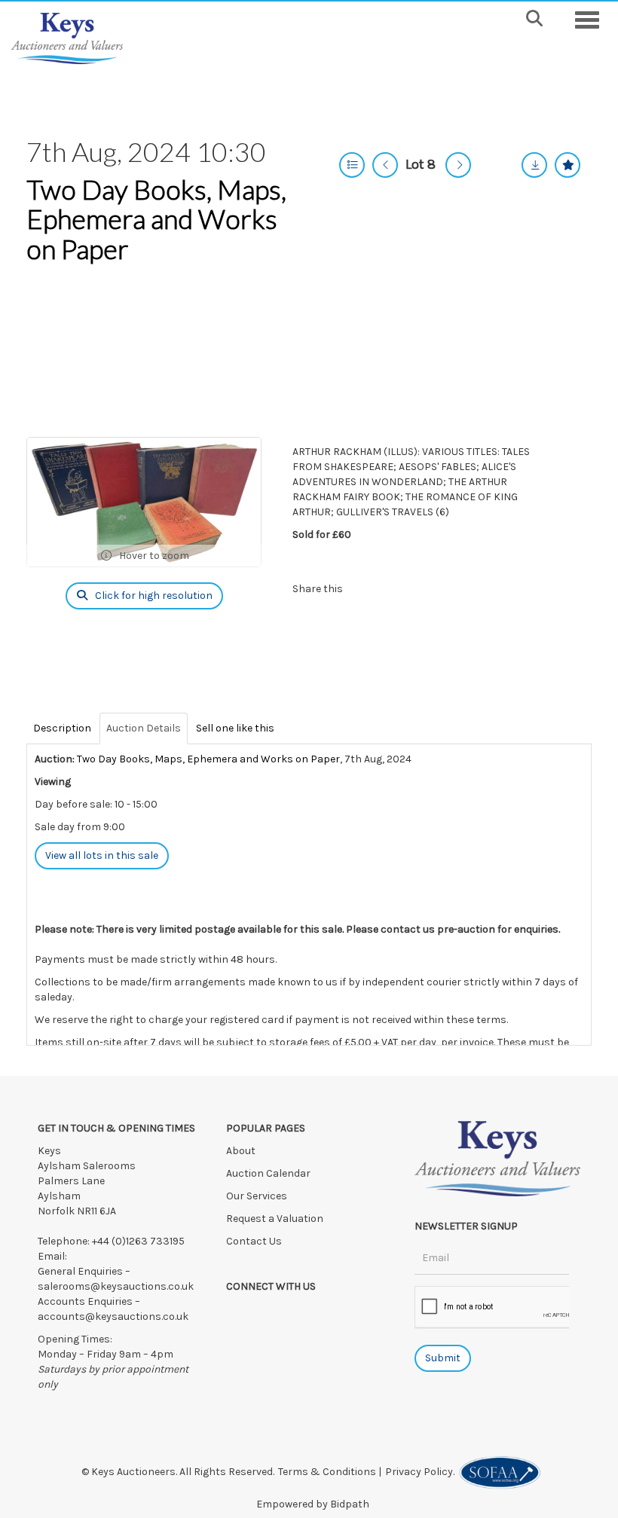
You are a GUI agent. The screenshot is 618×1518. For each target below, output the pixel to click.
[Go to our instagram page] (428, 588)
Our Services (256, 1196)
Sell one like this (235, 728)
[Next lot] (458, 165)
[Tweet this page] (397, 588)
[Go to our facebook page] (240, 1312)
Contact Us (254, 1241)
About (240, 1150)
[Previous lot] (385, 165)
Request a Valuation (274, 1218)
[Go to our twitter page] (271, 1312)
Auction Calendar (269, 1173)
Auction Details (143, 728)
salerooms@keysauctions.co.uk (116, 1286)
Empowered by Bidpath (312, 1504)
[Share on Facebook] (367, 588)
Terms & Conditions (327, 1471)
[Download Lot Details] (534, 165)
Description (62, 728)
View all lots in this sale (101, 855)
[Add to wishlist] (567, 165)
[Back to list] (352, 165)
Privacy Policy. (422, 1471)
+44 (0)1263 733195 (138, 1241)
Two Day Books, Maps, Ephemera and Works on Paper (156, 219)
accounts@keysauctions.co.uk (113, 1316)
